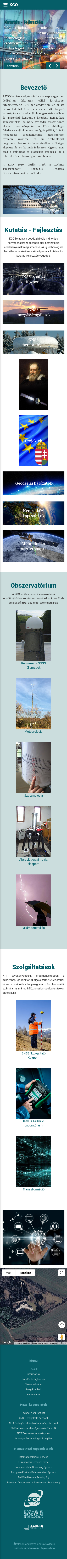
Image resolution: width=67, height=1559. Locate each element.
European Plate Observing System (33, 1467)
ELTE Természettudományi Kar (33, 1433)
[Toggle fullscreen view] (61, 1272)
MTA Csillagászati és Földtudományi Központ (33, 1423)
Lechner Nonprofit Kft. (33, 1413)
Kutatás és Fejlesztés (33, 1379)
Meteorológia (33, 731)
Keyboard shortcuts (22, 1343)
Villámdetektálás (33, 928)
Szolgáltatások (33, 1389)
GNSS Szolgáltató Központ (33, 1055)
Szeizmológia (33, 795)
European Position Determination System (33, 1472)
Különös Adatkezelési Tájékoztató (33, 1548)
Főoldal (33, 1369)
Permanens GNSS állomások (33, 665)
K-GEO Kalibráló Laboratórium (33, 1123)
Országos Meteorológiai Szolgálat (33, 1438)
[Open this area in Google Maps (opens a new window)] (6, 1342)
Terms (63, 1343)
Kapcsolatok (33, 1394)
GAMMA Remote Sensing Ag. (33, 1477)
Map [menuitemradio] (9, 1273)
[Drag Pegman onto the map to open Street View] (61, 1337)
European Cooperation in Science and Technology (33, 1482)
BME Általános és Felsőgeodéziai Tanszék (33, 1428)
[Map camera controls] (61, 1324)
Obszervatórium (33, 1384)
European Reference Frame (34, 1462)
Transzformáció (33, 1189)
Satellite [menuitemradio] (25, 1273)
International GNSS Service (33, 1457)
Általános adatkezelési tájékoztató (33, 1544)
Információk (33, 1374)
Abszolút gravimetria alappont (33, 862)
